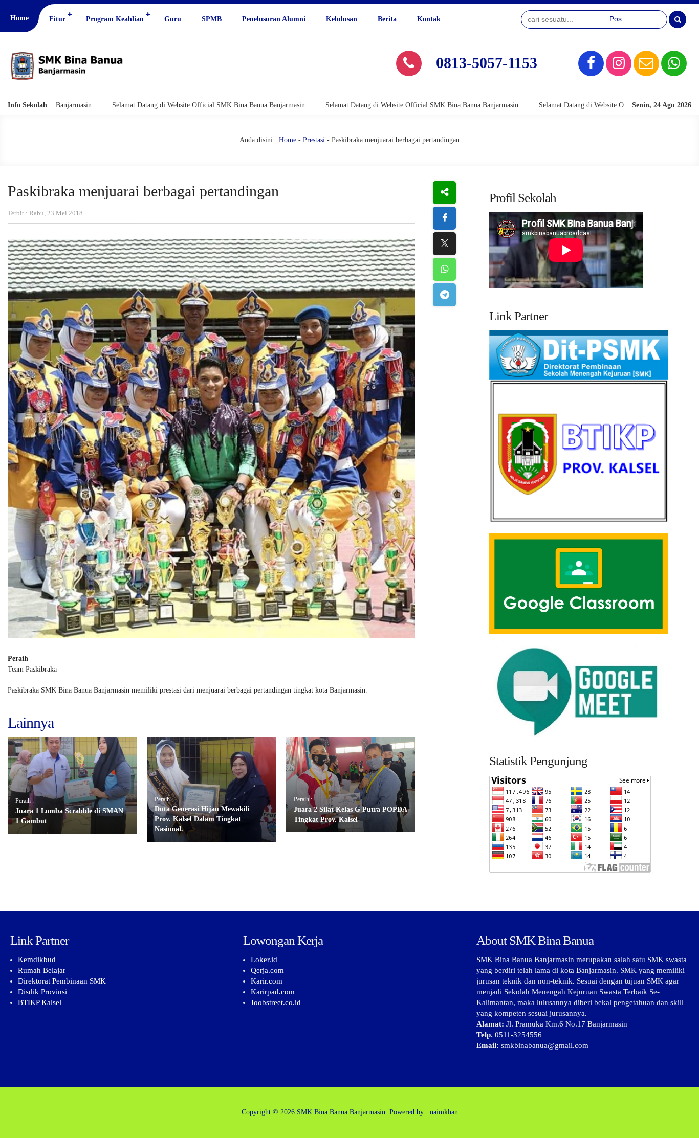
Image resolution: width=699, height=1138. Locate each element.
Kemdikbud (37, 959)
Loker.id (264, 959)
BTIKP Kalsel (39, 1002)
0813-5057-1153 (486, 62)
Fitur (57, 19)
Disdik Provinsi (42, 992)
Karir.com (266, 981)
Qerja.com (267, 970)
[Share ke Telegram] (444, 294)
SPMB (212, 19)
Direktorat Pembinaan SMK (62, 981)
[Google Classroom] (586, 583)
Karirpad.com (273, 992)
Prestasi (314, 140)
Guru (172, 19)
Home (19, 18)
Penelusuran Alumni (273, 19)
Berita (387, 19)
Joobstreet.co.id (276, 1002)
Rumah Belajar (41, 970)
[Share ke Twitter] (444, 243)
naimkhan (444, 1112)
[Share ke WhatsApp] (444, 269)
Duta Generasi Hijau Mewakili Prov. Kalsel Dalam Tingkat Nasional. (202, 819)
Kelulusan (341, 19)
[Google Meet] (586, 691)
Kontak (429, 19)
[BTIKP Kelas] (586, 432)
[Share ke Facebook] (444, 218)
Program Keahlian (115, 19)
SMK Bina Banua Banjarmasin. (342, 1112)
